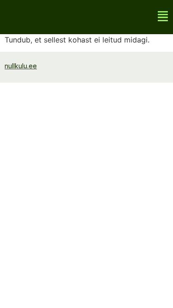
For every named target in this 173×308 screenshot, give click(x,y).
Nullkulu (33, 17)
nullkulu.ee (21, 66)
